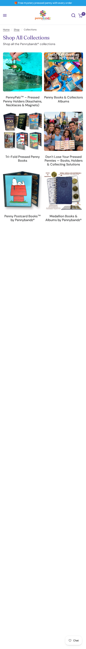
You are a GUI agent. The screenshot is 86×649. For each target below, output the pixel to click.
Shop (17, 29)
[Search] (73, 15)
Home (6, 29)
